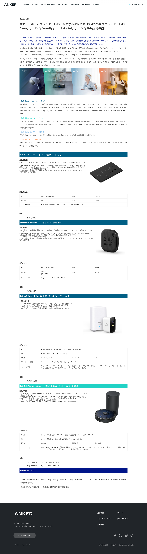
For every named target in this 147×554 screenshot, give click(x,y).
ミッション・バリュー (105, 519)
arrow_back (4, 13)
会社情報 (100, 513)
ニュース (120, 513)
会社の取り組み (122, 519)
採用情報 (100, 525)
